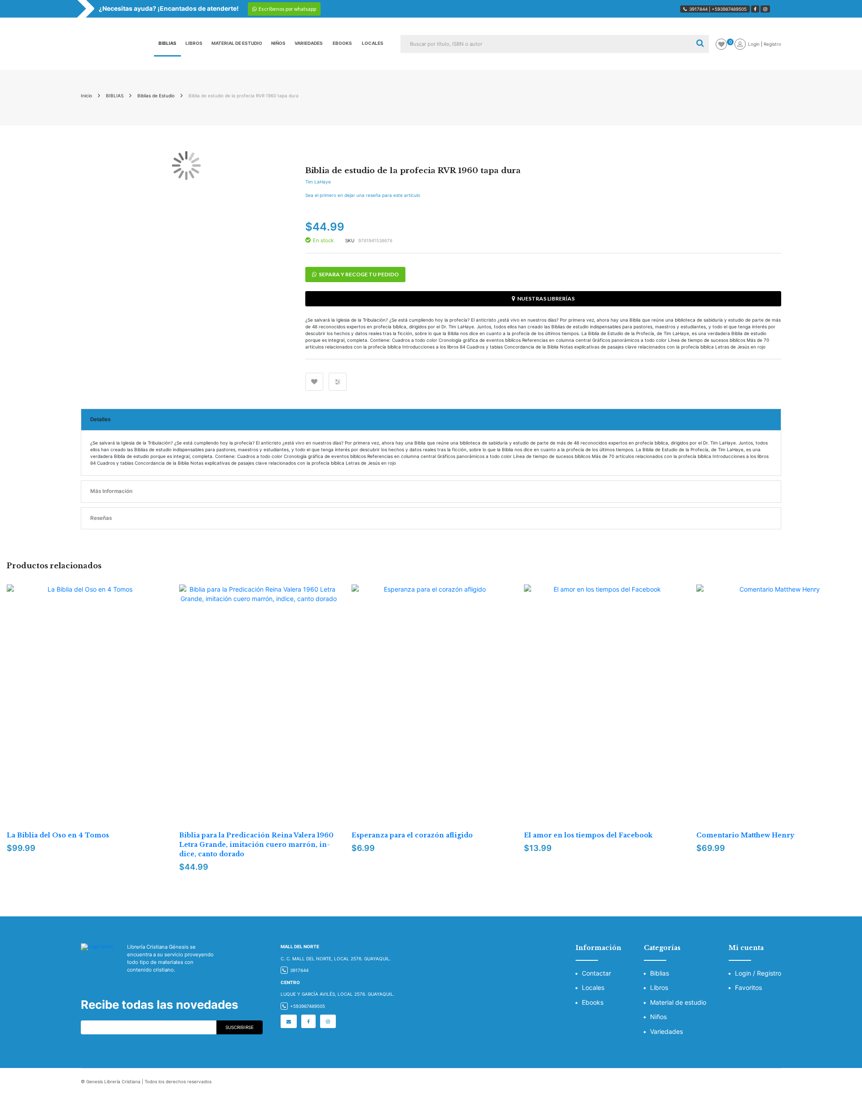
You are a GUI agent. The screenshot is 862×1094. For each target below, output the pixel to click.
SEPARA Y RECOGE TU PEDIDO (359, 274)
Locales (593, 987)
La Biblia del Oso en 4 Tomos (58, 835)
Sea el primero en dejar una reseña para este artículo (362, 195)
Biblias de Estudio (156, 95)
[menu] (270, 44)
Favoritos (748, 987)
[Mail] (289, 1021)
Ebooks (592, 1002)
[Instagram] (765, 9)
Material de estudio (678, 1002)
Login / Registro (758, 973)
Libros (659, 987)
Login (754, 44)
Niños (658, 1016)
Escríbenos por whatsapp (287, 9)
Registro (772, 44)
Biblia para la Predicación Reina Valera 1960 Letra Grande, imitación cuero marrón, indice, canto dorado (256, 844)
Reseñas (101, 518)
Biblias (659, 973)
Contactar (596, 973)
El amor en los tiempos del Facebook (588, 835)
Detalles (100, 419)
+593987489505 (729, 9)
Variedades (666, 1031)
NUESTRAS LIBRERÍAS (546, 298)
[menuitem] (167, 44)
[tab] (431, 420)
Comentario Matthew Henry (745, 835)
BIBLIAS (114, 95)
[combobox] (545, 44)
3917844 (698, 9)
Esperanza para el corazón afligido (412, 835)
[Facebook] (755, 9)
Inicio (86, 95)
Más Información (111, 491)
